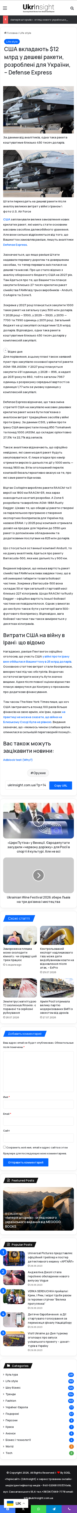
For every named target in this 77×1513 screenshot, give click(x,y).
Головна (12, 33)
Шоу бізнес (13, 1387)
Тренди (11, 1394)
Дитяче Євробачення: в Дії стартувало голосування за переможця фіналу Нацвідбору (50, 1318)
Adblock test (12, 760)
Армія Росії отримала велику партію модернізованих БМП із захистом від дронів (56, 1007)
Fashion (11, 1400)
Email (7, 1114)
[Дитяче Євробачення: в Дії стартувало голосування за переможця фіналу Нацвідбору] (14, 1319)
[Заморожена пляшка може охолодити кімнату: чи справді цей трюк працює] (20, 935)
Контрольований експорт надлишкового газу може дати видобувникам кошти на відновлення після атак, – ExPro (57, 958)
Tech (9, 1453)
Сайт (6, 1130)
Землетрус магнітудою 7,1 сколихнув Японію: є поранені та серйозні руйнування (19, 1007)
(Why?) (27, 760)
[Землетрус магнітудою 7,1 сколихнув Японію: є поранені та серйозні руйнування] (20, 987)
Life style (25, 33)
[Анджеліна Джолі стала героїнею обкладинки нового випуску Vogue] (14, 1277)
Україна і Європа (17, 1407)
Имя (6, 1097)
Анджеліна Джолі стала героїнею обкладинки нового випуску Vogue (48, 1276)
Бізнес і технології (18, 1440)
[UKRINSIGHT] (38, 7)
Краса (10, 1427)
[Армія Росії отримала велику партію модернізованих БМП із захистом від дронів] (57, 987)
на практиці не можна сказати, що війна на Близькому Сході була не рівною (34, 717)
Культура (12, 1374)
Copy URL (60, 785)
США (7, 219)
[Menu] (5, 9)
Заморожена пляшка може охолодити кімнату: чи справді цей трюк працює (20, 954)
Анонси (10, 1433)
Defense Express (15, 245)
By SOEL (65, 1472)
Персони (11, 1420)
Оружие (39, 773)
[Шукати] (72, 9)
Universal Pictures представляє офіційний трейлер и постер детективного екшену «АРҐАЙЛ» (51, 1257)
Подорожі (12, 1414)
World (9, 1446)
